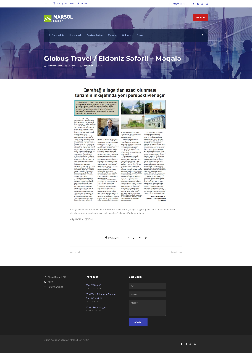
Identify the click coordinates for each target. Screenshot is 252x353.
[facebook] (193, 3)
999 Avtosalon (93, 284)
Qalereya (127, 35)
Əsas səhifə (58, 35)
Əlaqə (140, 35)
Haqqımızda (75, 35)
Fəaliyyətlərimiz (95, 35)
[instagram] (207, 3)
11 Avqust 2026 (93, 288)
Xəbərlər (112, 35)
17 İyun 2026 (92, 301)
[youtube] (202, 3)
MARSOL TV (200, 17)
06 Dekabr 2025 (94, 311)
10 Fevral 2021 (55, 66)
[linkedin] (198, 3)
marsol (73, 66)
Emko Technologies (96, 307)
